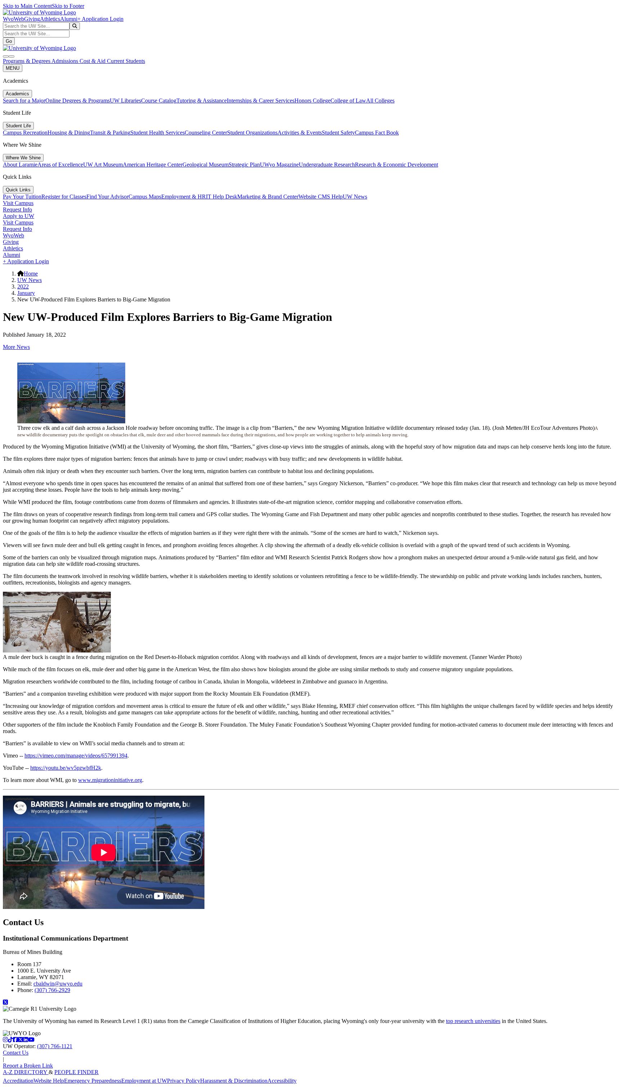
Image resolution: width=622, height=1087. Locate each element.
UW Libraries (125, 100)
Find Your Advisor (107, 197)
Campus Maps (145, 197)
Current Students (126, 61)
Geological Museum (205, 165)
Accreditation (18, 1081)
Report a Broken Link (28, 1066)
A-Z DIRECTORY (26, 1072)
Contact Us (15, 1053)
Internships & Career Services (260, 100)
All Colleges (380, 100)
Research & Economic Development (396, 165)
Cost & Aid (93, 61)
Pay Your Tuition (22, 197)
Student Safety (338, 132)
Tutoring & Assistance (201, 100)
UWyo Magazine (279, 165)
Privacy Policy (183, 1081)
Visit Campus (18, 203)
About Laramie (20, 165)
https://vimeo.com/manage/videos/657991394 (75, 755)
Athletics (50, 19)
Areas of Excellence (60, 165)
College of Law (348, 100)
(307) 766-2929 (52, 990)
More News (16, 347)
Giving (32, 19)
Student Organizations (252, 132)
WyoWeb (13, 19)
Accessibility (282, 1081)
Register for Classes (63, 197)
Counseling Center (206, 132)
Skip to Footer (68, 6)
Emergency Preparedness (92, 1081)
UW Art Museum (103, 165)
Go (9, 41)
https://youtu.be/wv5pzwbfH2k (65, 768)
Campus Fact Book (377, 132)
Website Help (48, 1081)
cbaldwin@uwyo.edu (57, 984)
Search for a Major (24, 100)
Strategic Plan (244, 165)
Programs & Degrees (27, 61)
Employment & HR (183, 197)
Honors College (312, 100)
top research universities (473, 1021)
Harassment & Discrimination (233, 1081)
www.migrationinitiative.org (110, 780)
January (26, 293)
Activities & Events (300, 132)
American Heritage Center (152, 165)
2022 (23, 286)
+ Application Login (100, 19)
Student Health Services (157, 132)
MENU (12, 68)
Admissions (65, 61)
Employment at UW (144, 1081)
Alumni (68, 19)
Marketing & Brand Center (267, 197)
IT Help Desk (221, 197)
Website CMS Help (320, 197)
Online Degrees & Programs (77, 100)
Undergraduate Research (327, 165)
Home (31, 273)
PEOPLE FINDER (76, 1072)
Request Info (17, 209)
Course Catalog (158, 100)
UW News (355, 197)
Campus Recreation (25, 132)
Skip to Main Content (27, 6)
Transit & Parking (110, 132)
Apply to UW (18, 216)
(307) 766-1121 (54, 1046)
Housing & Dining (69, 132)
